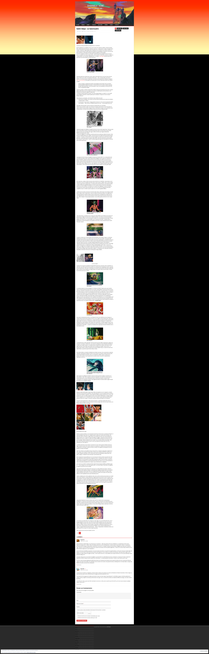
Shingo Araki (118, 30)
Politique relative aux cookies (31, 652)
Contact (117, 24)
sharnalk (84, 31)
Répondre (79, 564)
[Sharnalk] (104, 23)
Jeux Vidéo (100, 24)
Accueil (77, 24)
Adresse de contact (79, 603)
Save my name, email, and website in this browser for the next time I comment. (92, 609)
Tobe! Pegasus (101, 56)
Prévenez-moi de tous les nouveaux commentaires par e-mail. (89, 615)
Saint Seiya (92, 31)
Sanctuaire (126, 28)
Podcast (94, 24)
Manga (83, 24)
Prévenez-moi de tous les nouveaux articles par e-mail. (87, 617)
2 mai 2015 (79, 31)
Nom (77, 600)
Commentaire (78, 592)
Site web (77, 606)
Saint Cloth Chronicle (80, 80)
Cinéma (106, 24)
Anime (88, 24)
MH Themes (109, 626)
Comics (111, 24)
